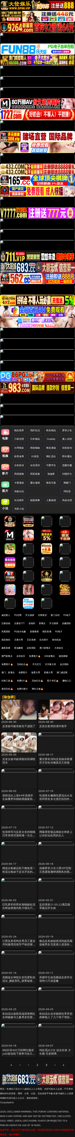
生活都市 (19, 500)
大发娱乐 (58, 647)
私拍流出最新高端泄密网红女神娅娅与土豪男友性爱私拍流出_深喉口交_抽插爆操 (18, 1017)
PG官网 (18, 615)
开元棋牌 (29, 615)
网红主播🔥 (38, 688)
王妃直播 (31, 639)
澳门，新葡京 (8, 672)
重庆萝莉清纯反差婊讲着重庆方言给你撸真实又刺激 (55, 760)
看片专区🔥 (53, 680)
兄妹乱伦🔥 (37, 680)
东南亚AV (67, 447)
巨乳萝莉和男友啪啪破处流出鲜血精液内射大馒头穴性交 (18, 908)
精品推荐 (19, 430)
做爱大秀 (35, 672)
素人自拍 (67, 438)
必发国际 (31, 647)
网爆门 (67, 482)
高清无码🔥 (7, 688)
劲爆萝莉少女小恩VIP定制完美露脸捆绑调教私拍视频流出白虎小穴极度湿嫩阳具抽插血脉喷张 (55, 873)
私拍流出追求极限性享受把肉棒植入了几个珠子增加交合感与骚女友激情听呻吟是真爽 (55, 1019)
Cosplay (51, 438)
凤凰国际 (5, 631)
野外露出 (67, 456)
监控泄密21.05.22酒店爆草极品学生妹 (54, 906)
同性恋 (67, 491)
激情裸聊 (63, 656)
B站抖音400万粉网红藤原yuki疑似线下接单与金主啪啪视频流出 (18, 1053)
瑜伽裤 (51, 473)
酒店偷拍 (5, 639)
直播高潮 (34, 631)
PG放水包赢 (20, 631)
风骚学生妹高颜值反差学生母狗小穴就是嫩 (55, 978)
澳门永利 (55, 615)
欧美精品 (51, 430)
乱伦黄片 (44, 639)
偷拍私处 (56, 639)
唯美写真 (51, 482)
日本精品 (35, 438)
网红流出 (51, 456)
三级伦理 (19, 438)
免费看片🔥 (35, 656)
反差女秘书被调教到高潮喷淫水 (18, 760)
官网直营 (42, 615)
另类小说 (19, 508)
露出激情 (35, 482)
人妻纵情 (51, 500)
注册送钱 (5, 623)
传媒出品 (19, 491)
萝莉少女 (67, 430)
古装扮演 (19, 465)
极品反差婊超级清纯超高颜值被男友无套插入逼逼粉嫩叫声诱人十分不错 (55, 944)
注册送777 (19, 623)
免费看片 (23, 672)
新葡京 (42, 623)
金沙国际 (64, 664)
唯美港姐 (51, 447)
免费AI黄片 (22, 688)
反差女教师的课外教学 (53, 726)
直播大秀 (48, 672)
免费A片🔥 (22, 680)
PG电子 (67, 615)
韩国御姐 (35, 447)
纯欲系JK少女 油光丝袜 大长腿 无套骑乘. (55, 1051)
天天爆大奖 (50, 664)
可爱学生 (51, 465)
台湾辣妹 (19, 447)
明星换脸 (35, 473)
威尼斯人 (5, 615)
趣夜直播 (5, 647)
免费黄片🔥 (7, 664)
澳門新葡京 (7, 656)
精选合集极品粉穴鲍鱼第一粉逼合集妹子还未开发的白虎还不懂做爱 (18, 871)
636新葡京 (49, 656)
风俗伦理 (67, 500)
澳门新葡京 (45, 647)
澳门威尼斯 (62, 672)
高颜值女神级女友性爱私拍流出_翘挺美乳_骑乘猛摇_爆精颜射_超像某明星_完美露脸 (18, 982)
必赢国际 (66, 623)
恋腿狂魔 (67, 465)
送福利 (32, 623)
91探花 (35, 456)
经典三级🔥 (7, 680)
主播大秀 (18, 639)
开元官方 (36, 664)
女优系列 (35, 465)
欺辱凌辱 (19, 456)
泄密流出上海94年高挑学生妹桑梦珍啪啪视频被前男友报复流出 (18, 799)
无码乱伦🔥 (23, 664)
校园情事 (35, 500)
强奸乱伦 (35, 430)
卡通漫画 (19, 482)
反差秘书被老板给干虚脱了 (18, 726)
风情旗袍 (19, 473)
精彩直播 (46, 631)
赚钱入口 (66, 680)
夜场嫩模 (18, 647)
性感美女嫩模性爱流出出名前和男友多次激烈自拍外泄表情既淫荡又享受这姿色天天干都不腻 (55, 801)
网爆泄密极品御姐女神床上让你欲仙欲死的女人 (55, 833)
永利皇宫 (20, 656)
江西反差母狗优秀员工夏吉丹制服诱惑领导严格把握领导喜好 (18, 944)
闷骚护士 (67, 473)
